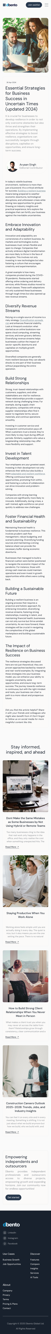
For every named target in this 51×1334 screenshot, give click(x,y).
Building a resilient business (32, 190)
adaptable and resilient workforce (28, 473)
